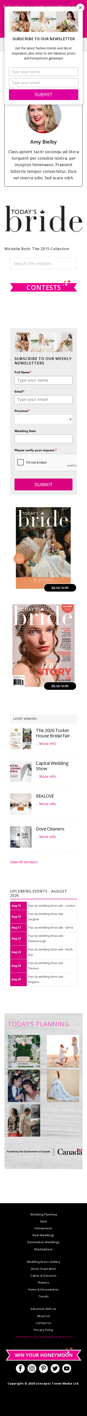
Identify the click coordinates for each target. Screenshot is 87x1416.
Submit (43, 94)
